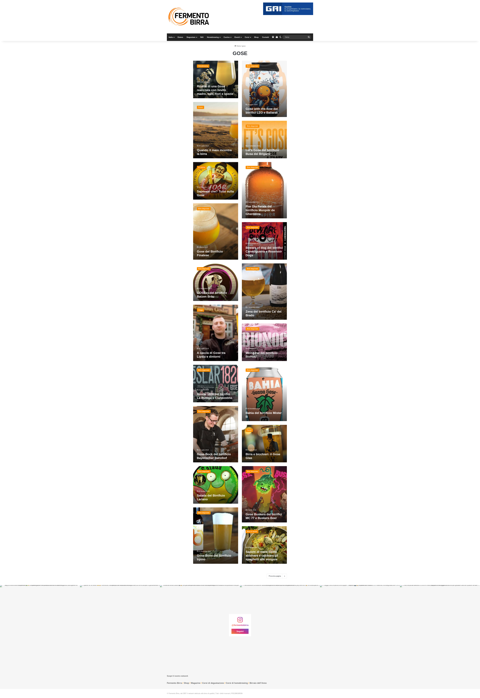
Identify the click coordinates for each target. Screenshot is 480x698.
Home (238, 46)
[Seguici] (240, 621)
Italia (171, 37)
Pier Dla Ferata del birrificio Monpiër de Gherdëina (260, 210)
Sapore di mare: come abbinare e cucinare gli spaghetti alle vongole (262, 555)
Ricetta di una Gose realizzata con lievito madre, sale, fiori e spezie (215, 90)
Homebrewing (213, 37)
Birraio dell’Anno (258, 683)
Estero (180, 37)
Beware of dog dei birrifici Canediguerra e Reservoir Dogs (264, 251)
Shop (256, 37)
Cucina (227, 37)
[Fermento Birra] (189, 16)
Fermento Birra (174, 683)
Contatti (265, 37)
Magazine (195, 683)
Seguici (240, 631)
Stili (202, 37)
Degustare (191, 37)
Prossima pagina (275, 576)
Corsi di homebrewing (237, 683)
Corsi (247, 37)
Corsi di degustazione (213, 683)
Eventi (237, 37)
